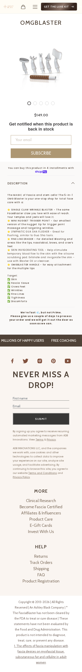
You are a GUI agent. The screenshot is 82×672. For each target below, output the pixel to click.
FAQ (41, 574)
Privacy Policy (21, 477)
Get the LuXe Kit (56, 6)
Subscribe (41, 153)
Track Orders (41, 562)
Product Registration (41, 581)
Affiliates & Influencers (41, 513)
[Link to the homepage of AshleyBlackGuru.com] (9, 6)
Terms (40, 439)
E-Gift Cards (41, 525)
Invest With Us (41, 531)
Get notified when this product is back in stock (41, 126)
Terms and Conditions (42, 473)
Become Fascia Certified (41, 506)
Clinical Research (41, 500)
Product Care (41, 519)
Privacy (51, 439)
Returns (41, 556)
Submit (41, 419)
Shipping (41, 568)
